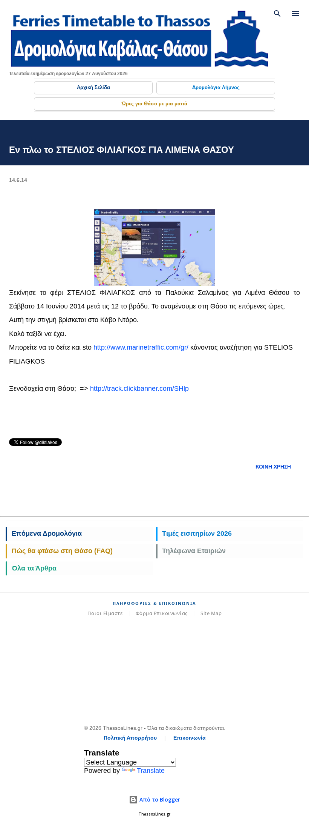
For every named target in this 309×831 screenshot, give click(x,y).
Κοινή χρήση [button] (273, 467)
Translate (151, 770)
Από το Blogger (159, 799)
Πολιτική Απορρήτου (130, 738)
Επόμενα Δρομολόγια (47, 533)
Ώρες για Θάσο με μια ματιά (154, 103)
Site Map (211, 613)
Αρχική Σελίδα (93, 87)
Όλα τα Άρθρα (34, 568)
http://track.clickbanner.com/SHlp (139, 388)
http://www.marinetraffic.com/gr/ (140, 347)
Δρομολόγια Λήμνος (216, 87)
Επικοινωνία (189, 738)
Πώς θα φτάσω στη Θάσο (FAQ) (62, 551)
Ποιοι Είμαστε (105, 613)
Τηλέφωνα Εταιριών (194, 551)
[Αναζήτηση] (277, 13)
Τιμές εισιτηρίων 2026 (197, 533)
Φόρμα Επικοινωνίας (162, 613)
